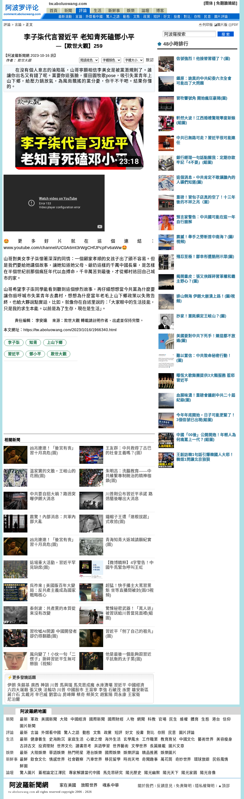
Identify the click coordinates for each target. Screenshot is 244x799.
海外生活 (113, 739)
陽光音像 (208, 773)
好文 (166, 16)
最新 (65, 16)
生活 (98, 11)
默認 (150, 60)
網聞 (141, 719)
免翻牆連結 (226, 3)
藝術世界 (206, 739)
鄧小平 (35, 354)
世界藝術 (120, 746)
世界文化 (65, 746)
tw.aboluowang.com (68, 4)
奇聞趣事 (150, 759)
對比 (187, 16)
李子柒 (14, 342)
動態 (126, 16)
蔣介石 (13, 694)
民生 (173, 719)
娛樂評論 (131, 753)
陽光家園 (189, 773)
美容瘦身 (224, 739)
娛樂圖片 (168, 753)
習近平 (14, 354)
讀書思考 (83, 746)
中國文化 (187, 739)
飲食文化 (38, 759)
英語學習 (102, 746)
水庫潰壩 (104, 685)
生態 (205, 719)
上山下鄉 (55, 342)
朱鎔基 (23, 685)
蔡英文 (92, 694)
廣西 (35, 685)
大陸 (64, 719)
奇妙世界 (183, 759)
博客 (160, 11)
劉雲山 (55, 694)
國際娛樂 (113, 753)
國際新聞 (97, 719)
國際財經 (115, 719)
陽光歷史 (133, 773)
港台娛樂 (94, 753)
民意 (207, 16)
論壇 (145, 11)
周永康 (120, 694)
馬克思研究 (113, 773)
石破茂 (114, 690)
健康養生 (38, 739)
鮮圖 (24, 766)
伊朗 (11, 685)
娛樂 (131, 11)
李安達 (42, 321)
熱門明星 (75, 753)
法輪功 (49, 690)
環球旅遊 (202, 759)
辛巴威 (41, 694)
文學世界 (139, 746)
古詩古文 (28, 746)
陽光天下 (170, 773)
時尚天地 (131, 759)
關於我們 (145, 786)
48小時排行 (175, 44)
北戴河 (27, 694)
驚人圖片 (28, 773)
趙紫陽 (106, 694)
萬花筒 (167, 759)
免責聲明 (184, 786)
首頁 (53, 11)
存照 (197, 16)
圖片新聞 (28, 726)
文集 (136, 16)
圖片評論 (187, 733)
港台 (216, 719)
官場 (162, 719)
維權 (184, 719)
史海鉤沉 (57, 739)
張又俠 (36, 690)
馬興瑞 (66, 685)
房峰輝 (69, 694)
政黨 (146, 16)
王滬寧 (91, 690)
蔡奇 (80, 694)
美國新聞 (49, 719)
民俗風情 (220, 759)
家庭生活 (75, 739)
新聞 (68, 11)
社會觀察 (75, 759)
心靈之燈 (94, 739)
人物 (130, 719)
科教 (152, 719)
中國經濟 (136, 685)
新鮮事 (114, 11)
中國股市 (75, 690)
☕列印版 (205, 24)
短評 (156, 16)
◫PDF (233, 24)
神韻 (45, 685)
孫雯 (126, 690)
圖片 (221, 16)
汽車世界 (94, 759)
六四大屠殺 (17, 690)
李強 (103, 690)
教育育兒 (168, 739)
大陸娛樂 (38, 753)
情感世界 (57, 759)
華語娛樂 (57, 753)
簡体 (209, 3)
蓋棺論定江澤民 (52, 773)
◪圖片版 (221, 24)
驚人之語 (113, 16)
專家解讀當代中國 (84, 773)
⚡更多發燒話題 (21, 677)
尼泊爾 (13, 699)
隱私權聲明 (205, 786)
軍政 (34, 719)
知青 (33, 342)
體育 (194, 719)
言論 (78, 16)
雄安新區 (140, 690)
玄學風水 (131, 739)
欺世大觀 (24, 60)
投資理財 (46, 746)
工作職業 (150, 739)
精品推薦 (150, 753)
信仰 (227, 719)
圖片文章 (176, 746)
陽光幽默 (152, 773)
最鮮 (24, 759)
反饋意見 (165, 786)
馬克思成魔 (84, 685)
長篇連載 (158, 746)
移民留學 (113, 759)
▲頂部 (224, 786)
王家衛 (134, 694)
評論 (83, 11)
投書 (177, 16)
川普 (54, 685)
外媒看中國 (94, 16)
